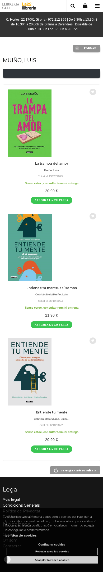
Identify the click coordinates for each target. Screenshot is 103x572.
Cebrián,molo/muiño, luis (51, 294)
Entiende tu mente (51, 412)
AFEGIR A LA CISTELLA (51, 200)
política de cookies (21, 535)
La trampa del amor (51, 163)
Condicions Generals (21, 505)
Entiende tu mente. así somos (51, 288)
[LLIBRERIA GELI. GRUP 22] (19, 6)
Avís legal (11, 499)
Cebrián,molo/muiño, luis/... (51, 418)
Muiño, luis (51, 170)
